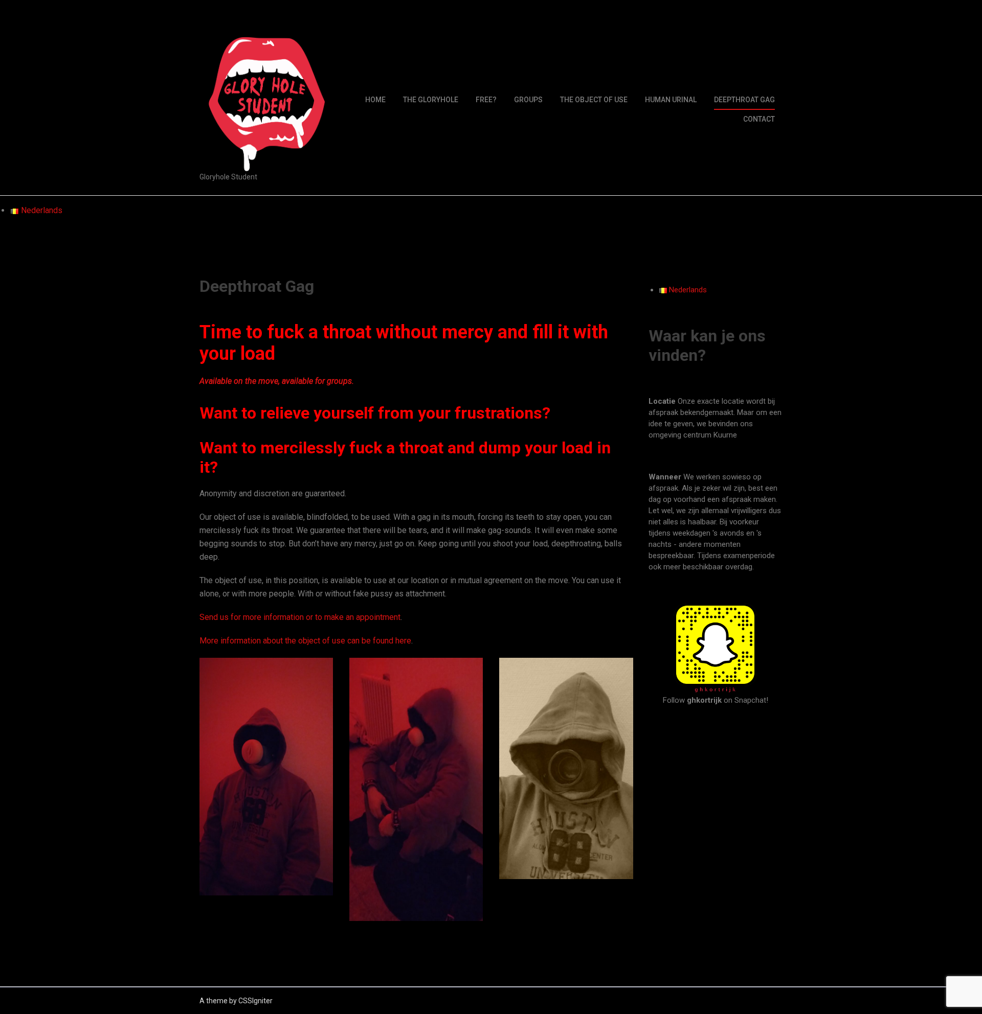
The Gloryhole (430, 100)
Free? (486, 100)
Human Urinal (671, 100)
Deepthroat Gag (744, 100)
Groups (528, 100)
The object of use (594, 100)
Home (375, 100)
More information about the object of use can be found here (305, 641)
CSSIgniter (255, 1001)
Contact (759, 119)
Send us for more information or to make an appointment (299, 617)
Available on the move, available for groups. (276, 381)
